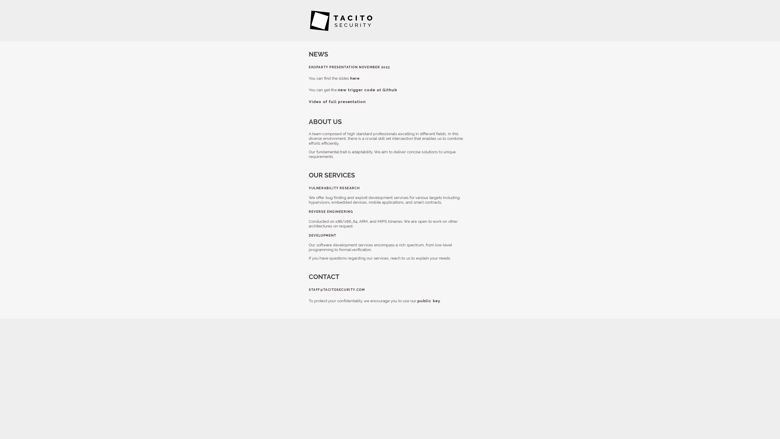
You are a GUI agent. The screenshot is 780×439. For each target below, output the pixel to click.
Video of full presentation (337, 101)
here (355, 78)
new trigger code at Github (367, 90)
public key (428, 301)
